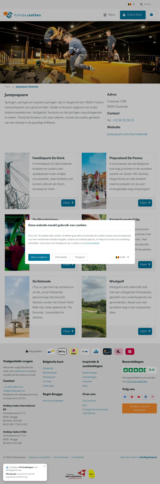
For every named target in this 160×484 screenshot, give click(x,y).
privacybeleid (92, 243)
